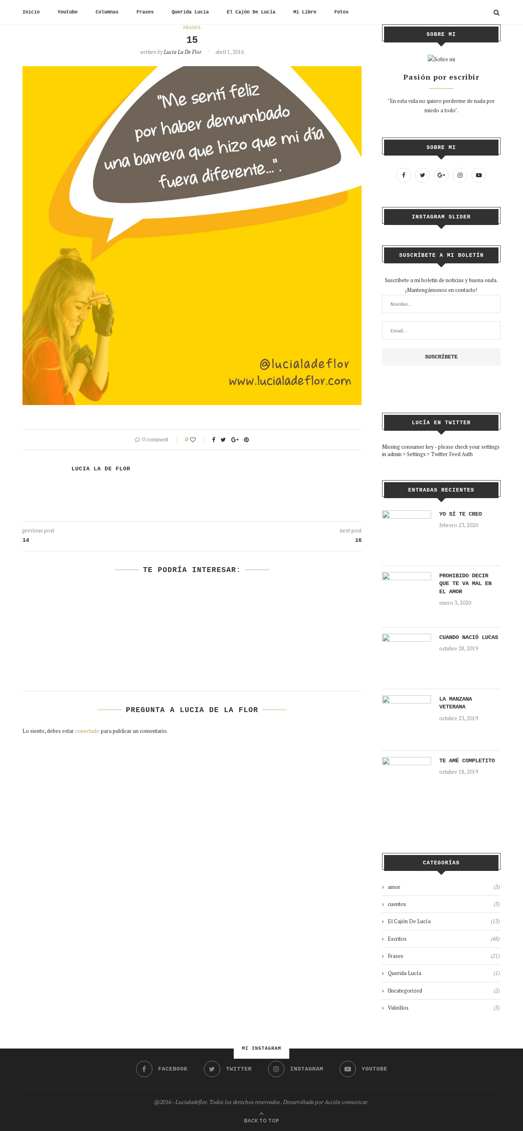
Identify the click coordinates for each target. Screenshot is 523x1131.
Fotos (341, 12)
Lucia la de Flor (182, 52)
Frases (145, 12)
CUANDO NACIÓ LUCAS (468, 637)
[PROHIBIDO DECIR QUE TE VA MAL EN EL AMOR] (406, 576)
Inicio (31, 12)
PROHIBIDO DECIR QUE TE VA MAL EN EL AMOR (465, 583)
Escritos (444, 938)
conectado (87, 731)
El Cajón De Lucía (251, 12)
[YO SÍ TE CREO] (406, 515)
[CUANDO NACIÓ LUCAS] (406, 638)
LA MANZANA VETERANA (455, 703)
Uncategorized (444, 990)
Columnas (107, 12)
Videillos (444, 1007)
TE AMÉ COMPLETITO (467, 760)
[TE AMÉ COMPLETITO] (406, 761)
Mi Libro (304, 12)
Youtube (68, 12)
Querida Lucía (444, 973)
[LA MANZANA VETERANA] (406, 700)
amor (444, 887)
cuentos (444, 904)
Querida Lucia (190, 12)
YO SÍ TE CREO (460, 514)
